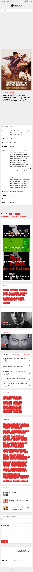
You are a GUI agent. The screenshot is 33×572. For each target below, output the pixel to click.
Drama (14, 295)
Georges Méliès (6, 449)
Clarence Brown (15, 433)
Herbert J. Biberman (14, 452)
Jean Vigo (12, 457)
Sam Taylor (5, 473)
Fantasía (5, 297)
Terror (12, 300)
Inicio (2, 92)
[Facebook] (2, 1)
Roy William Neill (23, 471)
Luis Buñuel (14, 464)
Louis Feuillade (6, 464)
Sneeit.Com (19, 569)
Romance (5, 300)
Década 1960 (16, 404)
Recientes (6, 487)
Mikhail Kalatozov (15, 466)
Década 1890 (6, 396)
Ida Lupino (5, 454)
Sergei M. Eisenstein (8, 476)
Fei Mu (4, 442)
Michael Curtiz (6, 466)
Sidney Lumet (17, 476)
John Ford (26, 457)
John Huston (6, 459)
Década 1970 (12, 92)
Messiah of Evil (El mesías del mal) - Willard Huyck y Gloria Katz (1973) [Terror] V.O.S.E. (16, 234)
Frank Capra (14, 445)
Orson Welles (24, 466)
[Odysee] (8, 1)
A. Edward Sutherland (8, 423)
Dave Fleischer (6, 435)
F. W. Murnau (24, 440)
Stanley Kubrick (6, 478)
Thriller (19, 300)
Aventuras (21, 290)
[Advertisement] (16, 29)
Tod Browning (12, 492)
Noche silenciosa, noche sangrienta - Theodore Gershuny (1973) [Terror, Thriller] (16, 275)
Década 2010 (6, 412)
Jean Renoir (6, 457)
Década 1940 (16, 401)
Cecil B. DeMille (25, 430)
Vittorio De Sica (24, 478)
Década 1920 (16, 399)
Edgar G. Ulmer (6, 438)
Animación (12, 290)
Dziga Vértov (20, 435)
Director (4, 344)
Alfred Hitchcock (15, 426)
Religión (19, 297)
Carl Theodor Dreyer (16, 430)
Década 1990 (6, 409)
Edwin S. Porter (23, 438)
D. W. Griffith (23, 433)
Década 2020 (16, 412)
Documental (6, 295)
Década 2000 (16, 409)
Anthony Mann (6, 428)
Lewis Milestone (23, 461)
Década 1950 (6, 404)
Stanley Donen (25, 476)
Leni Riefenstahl (7, 461)
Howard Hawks (23, 452)
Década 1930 (6, 401)
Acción (4, 290)
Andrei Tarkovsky (24, 426)
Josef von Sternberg (15, 459)
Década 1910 (6, 399)
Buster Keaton (5, 322)
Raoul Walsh (6, 468)
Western (5, 302)
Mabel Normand (22, 464)
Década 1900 (16, 396)
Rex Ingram (13, 468)
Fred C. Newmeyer (7, 447)
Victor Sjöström (15, 478)
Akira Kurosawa (25, 423)
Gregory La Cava (15, 449)
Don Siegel (13, 435)
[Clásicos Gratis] (16, 7)
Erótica (21, 295)
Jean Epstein (20, 454)
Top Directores (7, 332)
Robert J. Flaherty (21, 468)
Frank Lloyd (21, 445)
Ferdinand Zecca (11, 442)
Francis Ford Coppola (21, 442)
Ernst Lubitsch (7, 347)
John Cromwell (19, 457)
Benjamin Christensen (16, 428)
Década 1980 (16, 406)
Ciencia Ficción (12, 292)
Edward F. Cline (14, 438)
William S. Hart (16, 480)
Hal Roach (23, 449)
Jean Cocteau (12, 454)
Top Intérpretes (7, 310)
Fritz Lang (21, 447)
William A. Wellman (7, 480)
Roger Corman (14, 471)
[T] (13, 1)
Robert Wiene (6, 471)
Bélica (4, 292)
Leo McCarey (15, 461)
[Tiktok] (10, 1)
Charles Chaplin (6, 433)
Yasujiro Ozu (24, 480)
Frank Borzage (6, 445)
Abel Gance (17, 423)
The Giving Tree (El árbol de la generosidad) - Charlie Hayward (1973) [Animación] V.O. (16, 248)
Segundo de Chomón (15, 473)
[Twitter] (4, 1)
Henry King (5, 452)
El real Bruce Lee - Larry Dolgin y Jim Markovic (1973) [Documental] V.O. (14, 262)
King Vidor (23, 459)
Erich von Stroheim (7, 440)
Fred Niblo (15, 447)
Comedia (6, 92)
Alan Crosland (6, 426)
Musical (12, 297)
